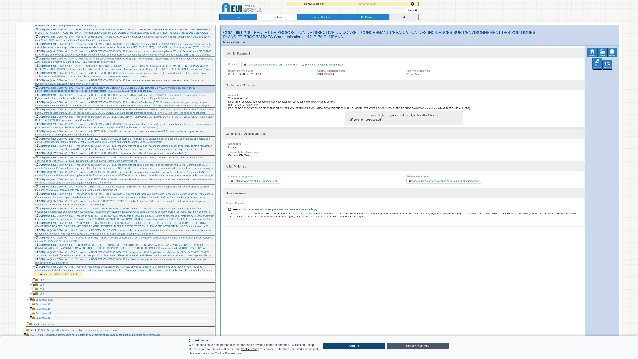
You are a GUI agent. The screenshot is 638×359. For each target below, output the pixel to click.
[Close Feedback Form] (412, 4)
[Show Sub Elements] (33, 280)
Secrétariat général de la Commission (324, 64)
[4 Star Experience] (371, 4)
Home (238, 17)
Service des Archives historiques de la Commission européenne (445, 180)
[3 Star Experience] (368, 4)
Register (382, 115)
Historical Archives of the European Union (256, 180)
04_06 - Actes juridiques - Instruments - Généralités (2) (286, 209)
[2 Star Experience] (364, 4)
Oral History (367, 17)
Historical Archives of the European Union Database (251, 8)
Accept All (354, 345)
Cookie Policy (250, 349)
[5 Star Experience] (374, 4)
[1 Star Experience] (361, 4)
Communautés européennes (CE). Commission (272, 64)
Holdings (277, 17)
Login (411, 10)
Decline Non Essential (417, 345)
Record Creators (321, 17)
